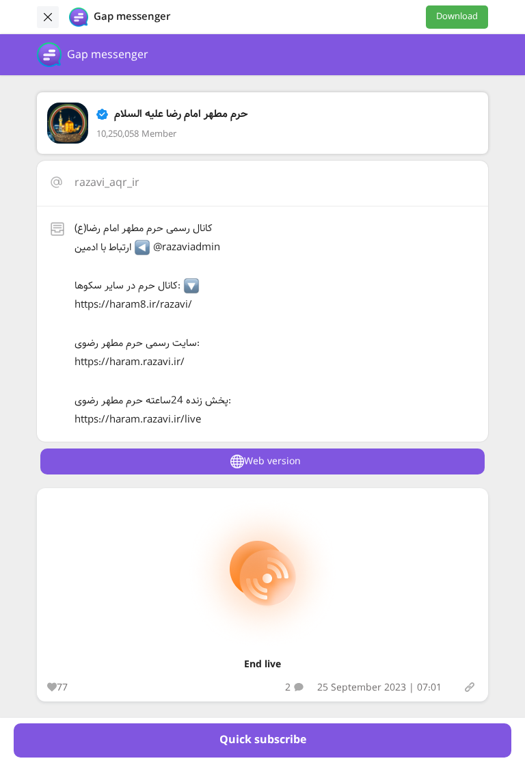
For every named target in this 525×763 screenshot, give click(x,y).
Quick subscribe (262, 740)
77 (62, 688)
